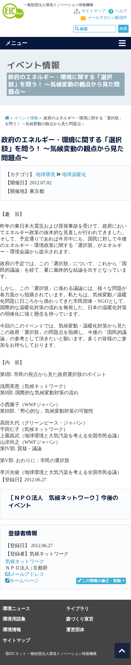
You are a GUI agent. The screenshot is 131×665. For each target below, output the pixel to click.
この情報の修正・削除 (101, 581)
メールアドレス (27, 574)
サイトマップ (93, 11)
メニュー (16, 43)
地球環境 (45, 174)
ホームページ (24, 580)
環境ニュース (16, 608)
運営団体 (75, 629)
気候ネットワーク (24, 561)
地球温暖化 (74, 174)
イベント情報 (26, 118)
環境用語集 (14, 618)
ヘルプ (121, 11)
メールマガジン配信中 (107, 18)
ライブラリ (77, 608)
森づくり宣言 (80, 618)
